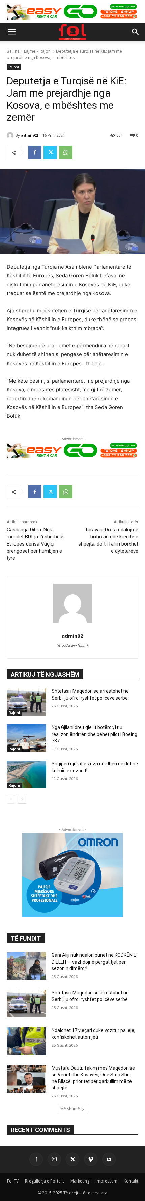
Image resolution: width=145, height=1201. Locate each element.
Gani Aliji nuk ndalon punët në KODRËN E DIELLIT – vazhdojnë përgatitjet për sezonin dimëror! (94, 961)
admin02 (29, 135)
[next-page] (22, 799)
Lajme (29, 51)
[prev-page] (11, 799)
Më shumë (70, 1109)
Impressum (106, 1181)
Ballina (13, 51)
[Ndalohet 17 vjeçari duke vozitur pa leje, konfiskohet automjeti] (26, 1041)
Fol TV (13, 1181)
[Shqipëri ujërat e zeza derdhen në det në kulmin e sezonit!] (26, 774)
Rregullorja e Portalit (44, 1181)
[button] (11, 32)
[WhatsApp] (65, 152)
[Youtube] (109, 1159)
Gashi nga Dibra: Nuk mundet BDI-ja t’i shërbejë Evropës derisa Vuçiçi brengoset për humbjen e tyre (35, 544)
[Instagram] (54, 1159)
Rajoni (46, 51)
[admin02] (11, 135)
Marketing (79, 1181)
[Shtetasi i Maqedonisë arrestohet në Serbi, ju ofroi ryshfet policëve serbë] (26, 702)
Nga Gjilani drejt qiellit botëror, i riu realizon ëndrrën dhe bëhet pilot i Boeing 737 (94, 734)
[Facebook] (34, 152)
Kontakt (131, 1181)
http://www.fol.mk (73, 645)
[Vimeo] (90, 1159)
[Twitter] (50, 152)
